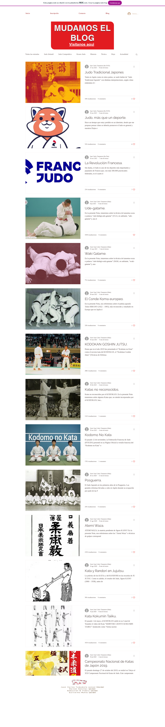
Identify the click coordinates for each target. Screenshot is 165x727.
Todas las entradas (32, 54)
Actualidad (124, 54)
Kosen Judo (81, 54)
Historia (93, 54)
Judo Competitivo (65, 54)
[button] (136, 54)
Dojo (113, 54)
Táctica (104, 54)
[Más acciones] (134, 66)
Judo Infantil (49, 54)
